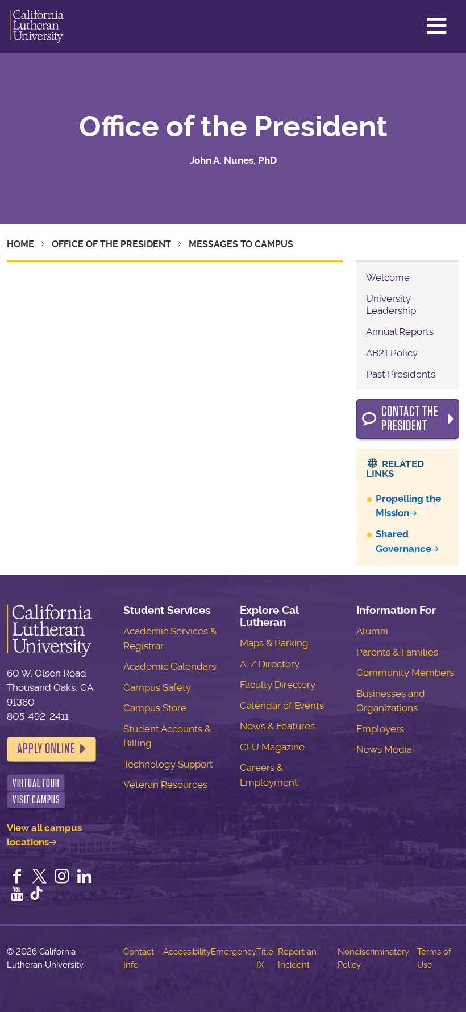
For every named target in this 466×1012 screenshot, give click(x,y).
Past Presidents (400, 374)
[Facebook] (17, 877)
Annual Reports (400, 331)
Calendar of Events (282, 705)
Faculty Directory (277, 684)
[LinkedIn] (84, 877)
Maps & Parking (274, 643)
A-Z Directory (269, 664)
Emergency (233, 952)
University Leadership (391, 304)
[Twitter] (40, 877)
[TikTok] (36, 894)
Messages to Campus (241, 244)
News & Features (277, 726)
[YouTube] (17, 894)
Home (20, 244)
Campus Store (154, 708)
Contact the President (409, 419)
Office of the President (233, 127)
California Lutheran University (37, 27)
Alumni (372, 631)
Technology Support (168, 764)
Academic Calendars (169, 666)
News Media (384, 749)
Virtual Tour (36, 783)
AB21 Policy (392, 353)
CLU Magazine (272, 747)
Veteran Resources (165, 784)
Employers (380, 729)
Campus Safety (157, 687)
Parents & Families (397, 652)
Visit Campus (36, 800)
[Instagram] (62, 877)
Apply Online (46, 749)
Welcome (388, 277)
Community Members (405, 672)
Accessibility (187, 952)
